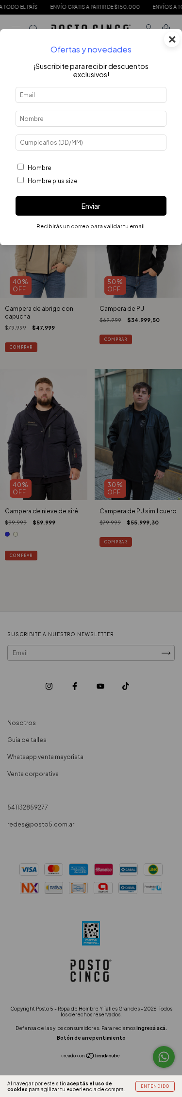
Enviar (91, 206)
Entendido (155, 1086)
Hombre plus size (53, 181)
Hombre (39, 167)
